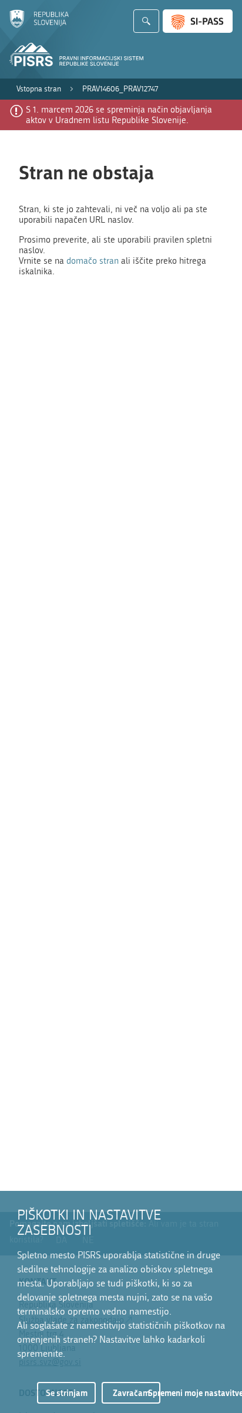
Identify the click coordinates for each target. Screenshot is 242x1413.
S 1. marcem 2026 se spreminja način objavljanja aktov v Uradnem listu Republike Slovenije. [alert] (119, 114)
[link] (38, 89)
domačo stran (92, 261)
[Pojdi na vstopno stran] (39, 25)
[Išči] (146, 21)
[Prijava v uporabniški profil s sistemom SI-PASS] (198, 21)
